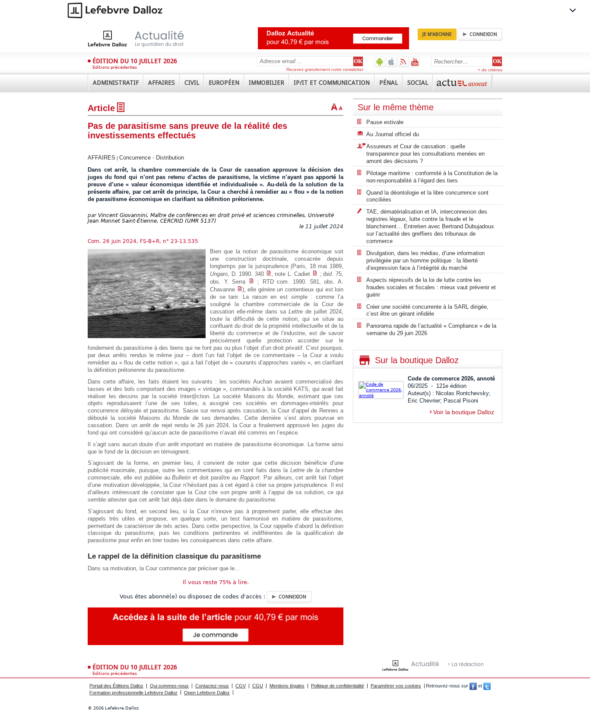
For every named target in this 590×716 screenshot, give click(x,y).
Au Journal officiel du (392, 134)
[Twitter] (487, 685)
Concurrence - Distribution (151, 157)
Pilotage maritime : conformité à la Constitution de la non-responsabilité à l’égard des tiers (432, 177)
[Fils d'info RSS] (403, 61)
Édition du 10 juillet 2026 (134, 61)
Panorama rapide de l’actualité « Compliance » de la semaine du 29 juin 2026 (431, 329)
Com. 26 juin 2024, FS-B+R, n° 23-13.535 (143, 241)
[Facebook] (473, 685)
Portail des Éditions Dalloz (116, 685)
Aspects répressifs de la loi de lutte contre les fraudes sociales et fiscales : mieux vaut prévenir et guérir (431, 287)
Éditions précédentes (114, 67)
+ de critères (490, 69)
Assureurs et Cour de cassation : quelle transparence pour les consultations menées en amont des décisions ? (425, 153)
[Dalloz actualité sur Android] (380, 61)
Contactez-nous (212, 685)
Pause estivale (384, 122)
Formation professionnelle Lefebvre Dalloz (133, 692)
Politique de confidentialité (337, 685)
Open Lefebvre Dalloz (207, 692)
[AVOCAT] (462, 82)
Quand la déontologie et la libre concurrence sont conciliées (427, 196)
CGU (257, 685)
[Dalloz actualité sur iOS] (391, 61)
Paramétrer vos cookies (396, 685)
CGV (240, 685)
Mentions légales (287, 685)
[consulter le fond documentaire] (268, 274)
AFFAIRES (101, 157)
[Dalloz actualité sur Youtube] (415, 61)
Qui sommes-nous (169, 685)
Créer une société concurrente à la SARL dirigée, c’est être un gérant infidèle (427, 310)
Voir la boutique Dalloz (463, 412)
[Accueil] (145, 38)
